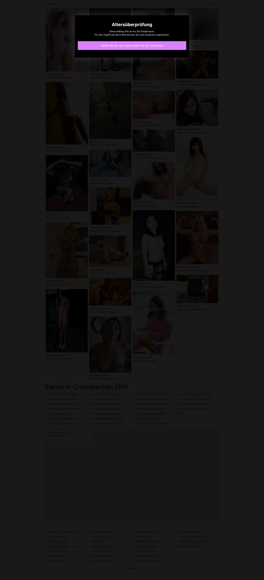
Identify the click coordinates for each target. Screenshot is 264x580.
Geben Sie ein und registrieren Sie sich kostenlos (132, 45)
